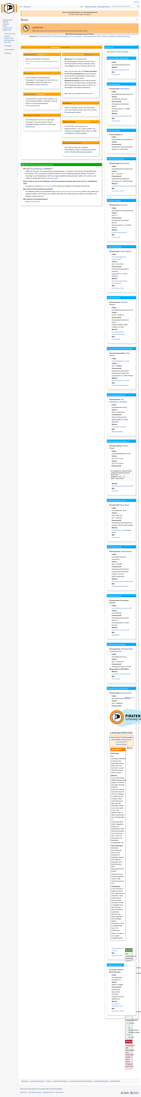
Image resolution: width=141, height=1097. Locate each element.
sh (133, 697)
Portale (5, 26)
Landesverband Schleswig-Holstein (80, 1081)
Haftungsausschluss (48, 1092)
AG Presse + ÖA (117, 191)
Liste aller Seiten (7, 28)
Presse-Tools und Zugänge (32, 115)
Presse (48, 1081)
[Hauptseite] (9, 8)
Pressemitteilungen (36, 169)
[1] (78, 66)
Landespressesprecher (37, 1081)
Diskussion (27, 6)
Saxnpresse (115, 635)
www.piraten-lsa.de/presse (120, 674)
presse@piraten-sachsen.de (121, 608)
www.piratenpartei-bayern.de (121, 116)
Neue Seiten (7, 42)
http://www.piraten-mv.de (120, 380)
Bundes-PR (56, 31)
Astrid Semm (124, 89)
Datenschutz (23, 1092)
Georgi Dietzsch (115, 651)
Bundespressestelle (43, 36)
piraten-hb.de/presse (118, 232)
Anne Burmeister (126, 693)
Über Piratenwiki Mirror (34, 1092)
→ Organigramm (65, 47)
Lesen (81, 6)
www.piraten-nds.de (118, 427)
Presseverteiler (35, 201)
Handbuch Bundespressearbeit (119, 36)
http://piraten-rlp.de (119, 530)
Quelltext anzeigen (90, 6)
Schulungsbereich (32, 105)
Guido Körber (124, 163)
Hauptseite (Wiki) (7, 20)
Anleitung (6, 36)
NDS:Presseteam (117, 431)
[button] (10, 33)
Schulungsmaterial (89, 36)
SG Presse (55, 36)
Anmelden (136, 2)
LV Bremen (115, 237)
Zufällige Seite (7, 30)
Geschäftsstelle (115, 1081)
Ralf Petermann (126, 551)
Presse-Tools (30, 127)
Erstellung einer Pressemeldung (70, 191)
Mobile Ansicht (59, 1092)
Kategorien (24, 1081)
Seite (20, 6)
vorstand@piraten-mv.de (120, 361)
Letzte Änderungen (9, 40)
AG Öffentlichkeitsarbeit (119, 385)
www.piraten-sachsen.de (120, 630)
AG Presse (115, 74)
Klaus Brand (124, 505)
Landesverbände (122, 52)
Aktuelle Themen (9, 38)
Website (44, 84)
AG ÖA (114, 491)
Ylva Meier (123, 402)
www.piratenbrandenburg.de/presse (123, 186)
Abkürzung (128, 697)
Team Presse (116, 955)
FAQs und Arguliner (69, 122)
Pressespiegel (64, 36)
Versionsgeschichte (104, 6)
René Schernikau (127, 649)
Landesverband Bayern (60, 1081)
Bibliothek (5, 22)
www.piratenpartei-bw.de (120, 70)
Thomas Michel (125, 251)
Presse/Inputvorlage (74, 85)
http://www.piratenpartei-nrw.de (122, 486)
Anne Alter (124, 205)
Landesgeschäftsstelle (101, 1081)
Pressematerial (75, 36)
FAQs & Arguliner (102, 36)
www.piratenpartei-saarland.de (122, 581)
